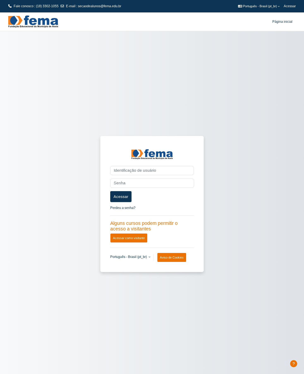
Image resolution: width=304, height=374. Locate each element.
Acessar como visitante (129, 238)
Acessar (290, 6)
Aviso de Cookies (172, 257)
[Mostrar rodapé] (293, 363)
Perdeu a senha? (122, 208)
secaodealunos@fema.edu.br (99, 6)
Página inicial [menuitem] (282, 21)
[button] (259, 6)
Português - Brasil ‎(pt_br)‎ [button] (129, 257)
